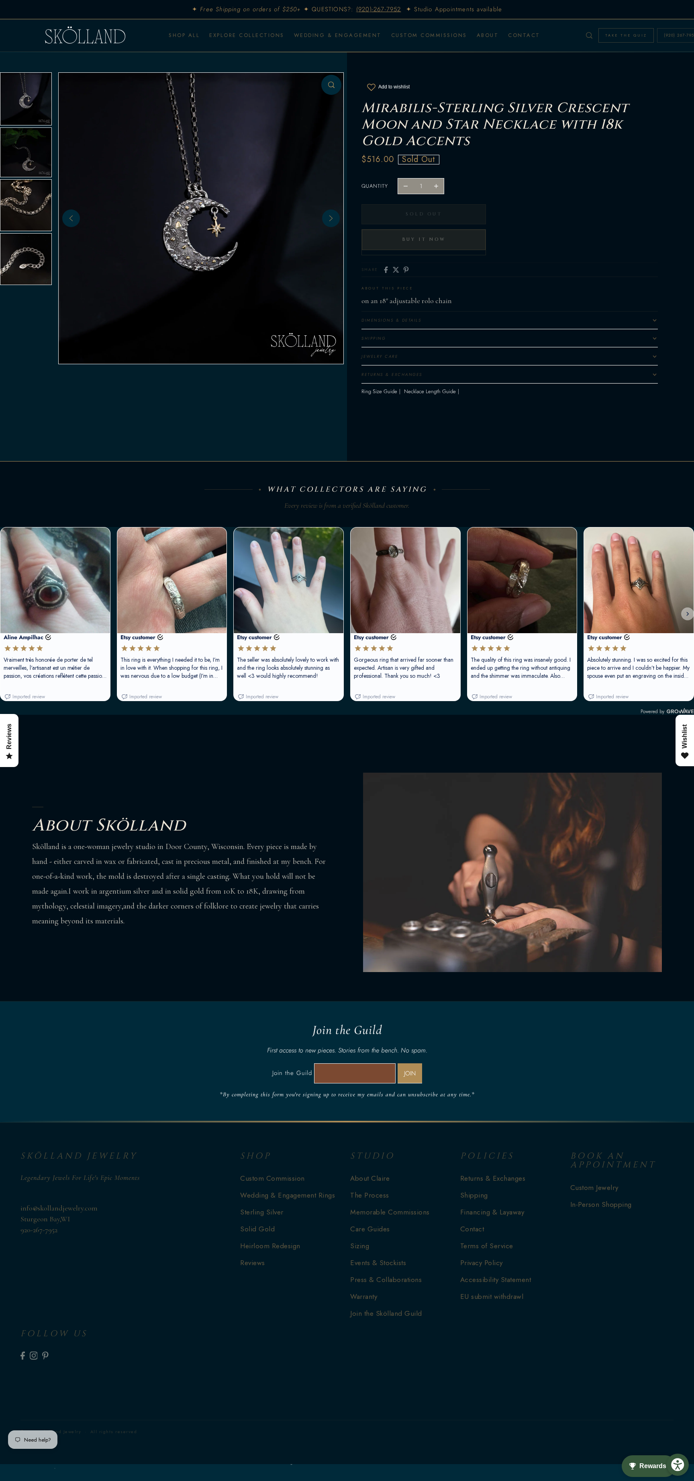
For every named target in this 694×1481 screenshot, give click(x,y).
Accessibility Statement (495, 1279)
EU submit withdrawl (492, 1296)
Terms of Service (486, 1246)
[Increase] (436, 186)
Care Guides (370, 1229)
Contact (472, 1229)
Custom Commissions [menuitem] (429, 35)
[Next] (331, 218)
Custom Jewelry (594, 1187)
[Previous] (71, 218)
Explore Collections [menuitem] (246, 35)
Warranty (363, 1296)
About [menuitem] (488, 35)
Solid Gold (257, 1229)
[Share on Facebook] (386, 270)
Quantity (374, 186)
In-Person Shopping (601, 1204)
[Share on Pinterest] (406, 270)
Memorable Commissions (390, 1212)
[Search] (590, 35)
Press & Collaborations (386, 1279)
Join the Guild (292, 1073)
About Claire (370, 1178)
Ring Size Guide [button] (379, 391)
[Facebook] (22, 1355)
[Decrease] (405, 186)
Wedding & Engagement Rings (287, 1195)
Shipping (474, 1195)
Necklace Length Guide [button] (430, 391)
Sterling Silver (262, 1212)
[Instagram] (34, 1355)
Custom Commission (272, 1178)
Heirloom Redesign (270, 1246)
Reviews (252, 1263)
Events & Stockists (378, 1263)
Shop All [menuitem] (184, 35)
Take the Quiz (626, 35)
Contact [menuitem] (524, 35)
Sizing (359, 1246)
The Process (369, 1195)
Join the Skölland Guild (386, 1313)
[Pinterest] (45, 1355)
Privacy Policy (481, 1263)
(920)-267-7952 (378, 9)
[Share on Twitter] (396, 270)
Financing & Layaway (492, 1212)
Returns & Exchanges (493, 1178)
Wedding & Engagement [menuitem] (338, 35)
